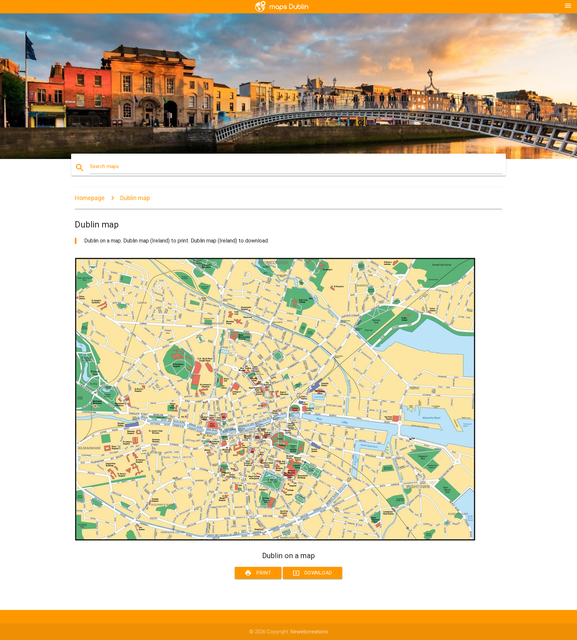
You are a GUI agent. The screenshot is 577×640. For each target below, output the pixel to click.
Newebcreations (309, 632)
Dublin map (135, 197)
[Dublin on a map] (275, 539)
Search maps (104, 166)
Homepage (90, 197)
